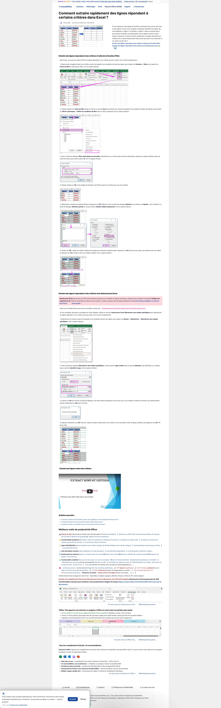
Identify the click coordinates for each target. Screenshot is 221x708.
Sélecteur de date (100, 562)
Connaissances (84, 687)
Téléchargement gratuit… (147, 673)
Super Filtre (78, 565)
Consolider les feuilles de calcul (119, 562)
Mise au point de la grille (86, 560)
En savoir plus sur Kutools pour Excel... (122, 604)
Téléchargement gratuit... (147, 604)
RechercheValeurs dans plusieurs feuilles (147, 545)
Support (127, 7)
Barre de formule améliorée (120, 560)
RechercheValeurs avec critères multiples (89, 545)
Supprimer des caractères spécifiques (100, 568)
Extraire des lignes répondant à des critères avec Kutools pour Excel (135, 46)
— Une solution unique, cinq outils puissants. (90, 1)
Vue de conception (103, 560)
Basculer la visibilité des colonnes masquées (134, 554)
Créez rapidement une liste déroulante (91, 551)
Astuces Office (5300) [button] (113, 7)
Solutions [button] (79, 7)
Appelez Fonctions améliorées (98, 536)
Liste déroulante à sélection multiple (140, 551)
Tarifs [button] (100, 7)
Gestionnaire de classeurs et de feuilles (144, 560)
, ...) (131, 570)
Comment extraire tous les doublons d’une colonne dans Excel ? (82, 522)
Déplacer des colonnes (111, 554)
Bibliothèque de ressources (71, 562)
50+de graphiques (125, 568)
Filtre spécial (89, 565)
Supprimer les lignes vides (129, 540)
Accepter (72, 699)
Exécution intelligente (109, 534)
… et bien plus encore (68, 568)
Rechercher (139, 7)
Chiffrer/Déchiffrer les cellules (141, 562)
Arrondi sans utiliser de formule (95, 542)
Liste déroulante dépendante (115, 551)
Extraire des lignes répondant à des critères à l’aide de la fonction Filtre (136, 43)
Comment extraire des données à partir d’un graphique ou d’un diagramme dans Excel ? (90, 519)
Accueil (66, 687)
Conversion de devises (72, 573)
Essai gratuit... (76, 303)
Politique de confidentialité (123, 687)
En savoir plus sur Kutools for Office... (122, 673)
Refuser (83, 699)
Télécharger (90, 7)
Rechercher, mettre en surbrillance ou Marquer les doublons (98, 540)
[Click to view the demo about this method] (114, 48)
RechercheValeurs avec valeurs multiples (118, 545)
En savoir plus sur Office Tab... (125, 640)
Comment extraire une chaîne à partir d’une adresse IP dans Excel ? (83, 524)
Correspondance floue (70, 548)
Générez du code (124, 534)
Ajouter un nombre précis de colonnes (91, 554)
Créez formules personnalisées (141, 534)
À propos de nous (148, 687)
